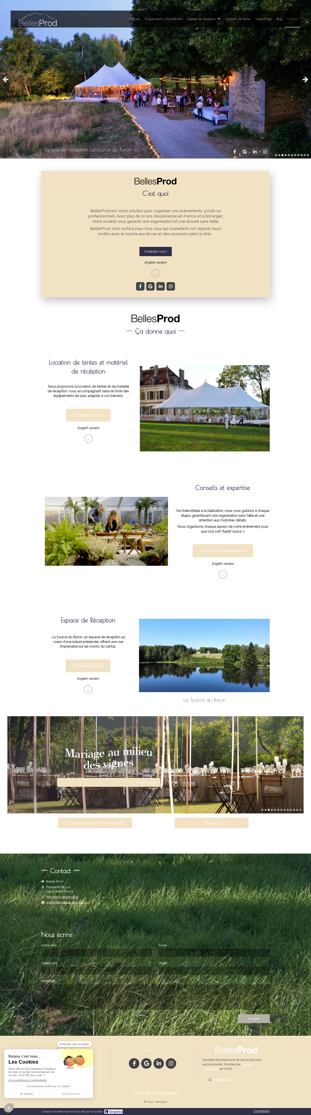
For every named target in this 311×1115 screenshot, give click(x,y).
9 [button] (301, 155)
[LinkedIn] (255, 152)
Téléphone (49, 963)
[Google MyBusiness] (245, 152)
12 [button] (297, 810)
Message (48, 981)
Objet (163, 963)
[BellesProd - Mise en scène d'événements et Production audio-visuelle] (37, 20)
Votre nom (49, 945)
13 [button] (300, 810)
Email (163, 945)
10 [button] (305, 155)
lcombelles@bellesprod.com (67, 902)
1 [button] (276, 155)
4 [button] (286, 155)
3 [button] (282, 155)
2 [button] (279, 155)
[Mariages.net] (220, 1079)
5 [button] (289, 155)
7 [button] (295, 155)
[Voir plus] (155, 273)
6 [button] (292, 155)
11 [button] (308, 155)
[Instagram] (265, 152)
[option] (155, 79)
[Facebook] (234, 152)
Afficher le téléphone (61, 897)
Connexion (261, 1111)
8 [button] (298, 155)
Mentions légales (166, 1093)
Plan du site (141, 1093)
